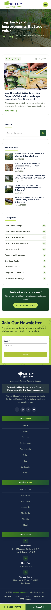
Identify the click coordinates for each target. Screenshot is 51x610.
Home (4, 37)
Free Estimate (14, 607)
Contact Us (25, 467)
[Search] (43, 133)
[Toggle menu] (45, 4)
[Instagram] (22, 409)
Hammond (25, 501)
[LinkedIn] (34, 409)
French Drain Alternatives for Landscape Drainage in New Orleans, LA (27, 165)
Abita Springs (25, 489)
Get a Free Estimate (25, 305)
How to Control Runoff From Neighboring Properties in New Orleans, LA (28, 187)
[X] (28, 409)
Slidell (25, 525)
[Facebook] (17, 409)
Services (25, 437)
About (25, 431)
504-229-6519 (25, 566)
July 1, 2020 (41, 59)
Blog (11, 37)
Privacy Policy (39, 596)
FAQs (25, 473)
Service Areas (25, 443)
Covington (25, 495)
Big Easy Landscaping (21, 592)
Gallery (25, 455)
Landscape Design (13, 59)
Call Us (40, 607)
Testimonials (25, 449)
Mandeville (25, 513)
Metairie (25, 519)
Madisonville (25, 507)
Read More (9, 111)
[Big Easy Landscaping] (13, 4)
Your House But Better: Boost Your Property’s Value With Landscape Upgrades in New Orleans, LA (23, 96)
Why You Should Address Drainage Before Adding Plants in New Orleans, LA (29, 199)
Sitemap (7, 596)
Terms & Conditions (22, 596)
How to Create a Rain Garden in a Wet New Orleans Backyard (29, 155)
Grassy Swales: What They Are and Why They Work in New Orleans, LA (30, 177)
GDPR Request (25, 599)
